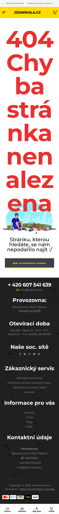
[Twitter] (25, 354)
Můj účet (37, 511)
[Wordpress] (39, 354)
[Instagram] (29, 354)
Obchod (22, 511)
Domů (7, 511)
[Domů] (7, 508)
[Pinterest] (34, 354)
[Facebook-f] (20, 354)
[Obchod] (22, 508)
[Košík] (51, 508)
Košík (51, 511)
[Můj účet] (36, 508)
